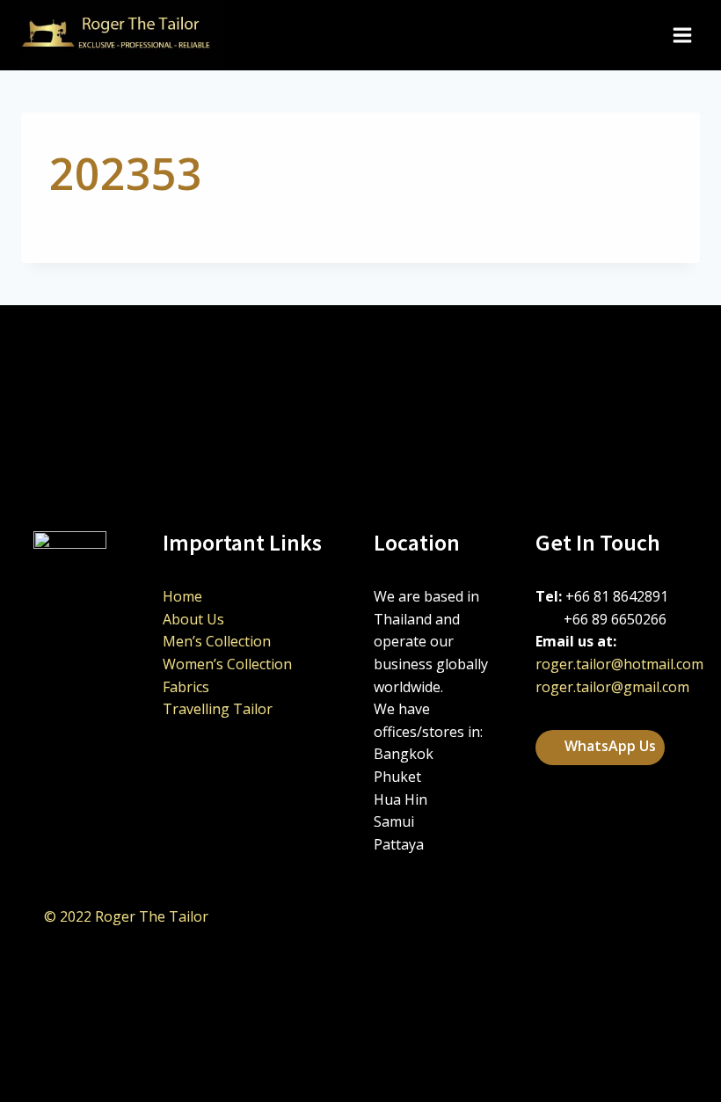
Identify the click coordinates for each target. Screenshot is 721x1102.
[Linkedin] (573, 917)
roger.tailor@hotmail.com (619, 664)
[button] (600, 747)
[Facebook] (617, 917)
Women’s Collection (227, 664)
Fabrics (186, 687)
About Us (193, 619)
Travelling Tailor (218, 709)
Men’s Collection (217, 641)
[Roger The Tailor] (122, 35)
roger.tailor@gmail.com (612, 687)
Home (182, 596)
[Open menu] (682, 34)
